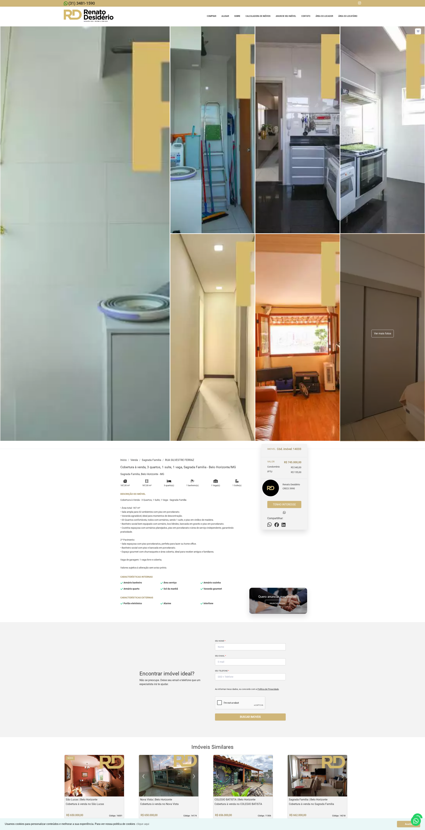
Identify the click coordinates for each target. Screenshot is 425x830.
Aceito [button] (408, 824)
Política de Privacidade (268, 689)
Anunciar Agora (277, 603)
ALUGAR (225, 16)
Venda (134, 460)
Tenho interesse (284, 504)
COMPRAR (211, 16)
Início (123, 460)
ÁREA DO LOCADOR (324, 16)
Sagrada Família (151, 460)
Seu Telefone (222, 671)
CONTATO (305, 16)
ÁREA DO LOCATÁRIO (347, 16)
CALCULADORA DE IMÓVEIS (258, 16)
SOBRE (237, 16)
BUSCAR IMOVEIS (250, 716)
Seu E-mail (220, 656)
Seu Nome (220, 641)
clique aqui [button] (142, 824)
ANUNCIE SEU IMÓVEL (286, 16)
